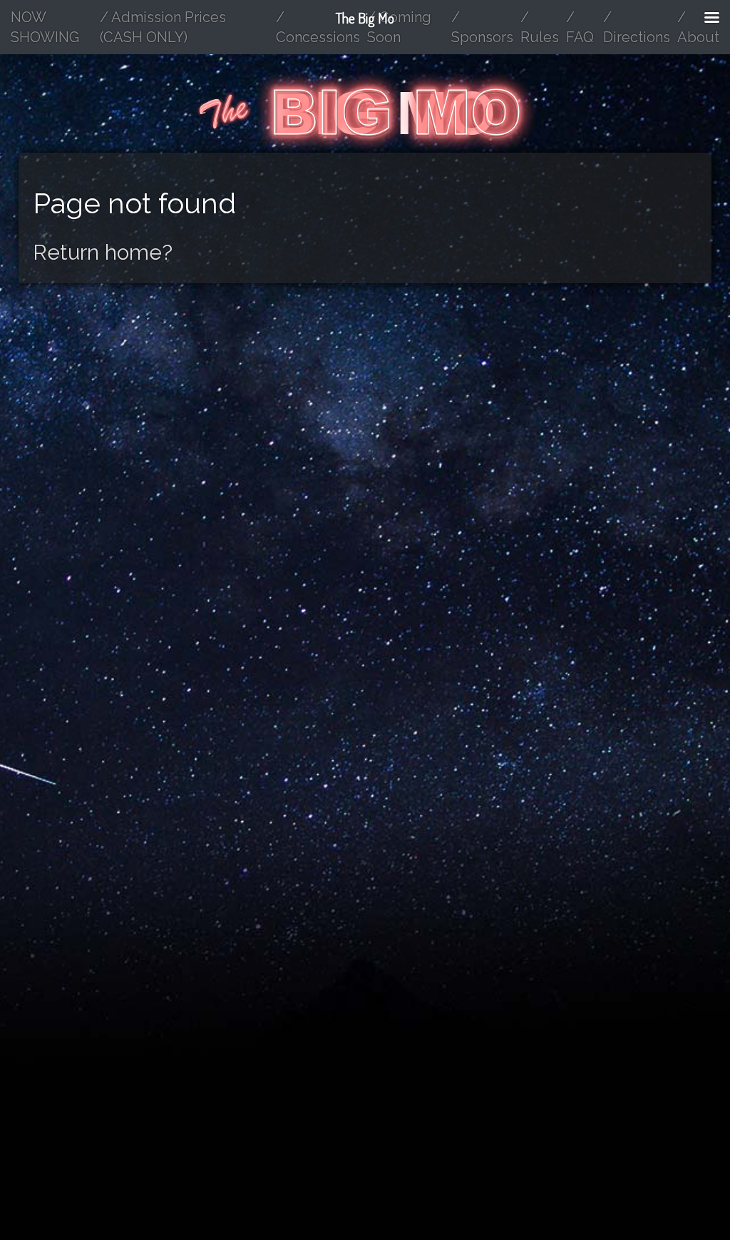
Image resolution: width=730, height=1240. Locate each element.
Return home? (103, 252)
